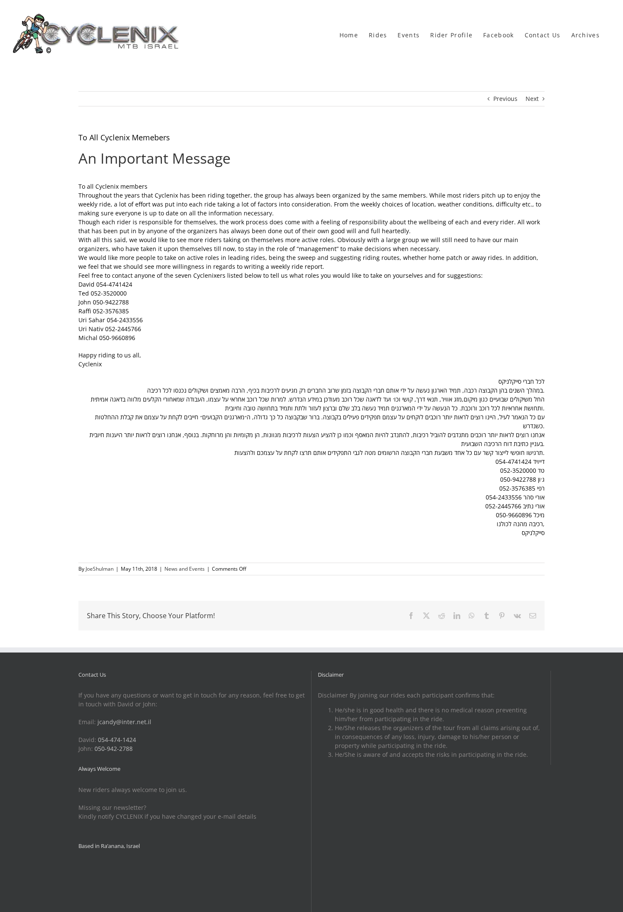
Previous (505, 99)
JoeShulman (100, 568)
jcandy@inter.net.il (124, 722)
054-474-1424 (117, 740)
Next (532, 99)
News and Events (184, 568)
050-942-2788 (114, 749)
